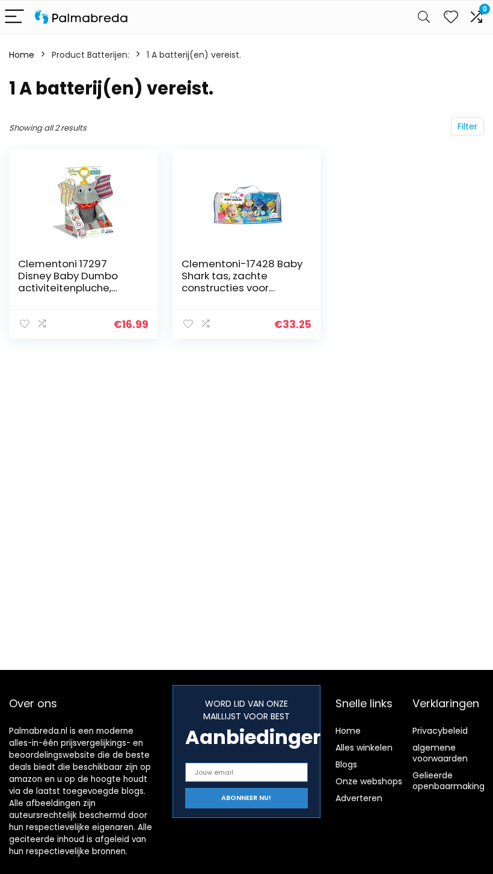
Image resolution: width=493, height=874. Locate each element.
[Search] (423, 17)
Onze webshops (368, 781)
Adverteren (358, 798)
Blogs (346, 764)
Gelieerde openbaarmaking (448, 780)
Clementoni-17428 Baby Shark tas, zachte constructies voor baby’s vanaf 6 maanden (242, 287)
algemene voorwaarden (440, 753)
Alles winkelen (364, 748)
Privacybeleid (440, 731)
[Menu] (14, 17)
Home (21, 55)
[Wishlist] (451, 17)
